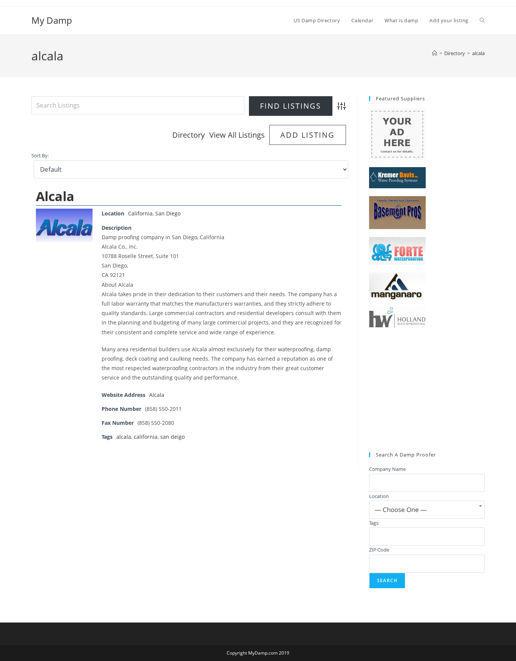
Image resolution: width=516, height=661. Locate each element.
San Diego (168, 213)
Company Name (387, 469)
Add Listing (307, 135)
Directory (188, 135)
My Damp (51, 20)
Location (379, 496)
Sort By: (40, 155)
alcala (478, 53)
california (146, 436)
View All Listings (237, 135)
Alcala (55, 196)
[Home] (434, 53)
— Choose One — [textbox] (401, 509)
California (140, 213)
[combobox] (427, 510)
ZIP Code (379, 549)
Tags (374, 523)
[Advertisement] (427, 390)
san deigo (172, 436)
